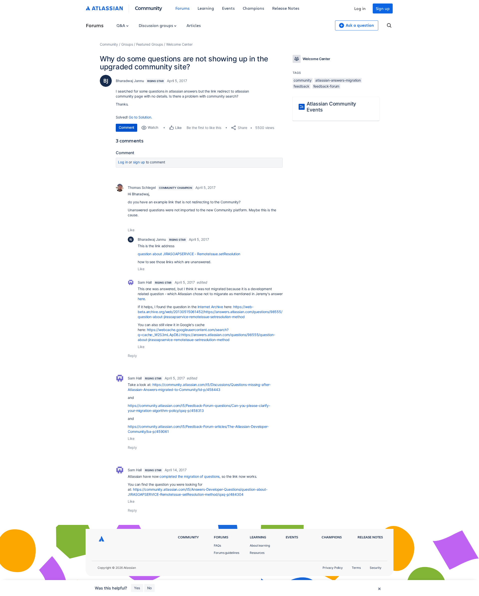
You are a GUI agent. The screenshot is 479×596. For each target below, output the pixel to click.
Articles (194, 25)
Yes (137, 588)
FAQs (217, 545)
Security (375, 568)
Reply (132, 356)
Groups (127, 44)
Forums (182, 8)
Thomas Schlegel (142, 187)
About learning (260, 545)
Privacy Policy (333, 568)
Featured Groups (149, 44)
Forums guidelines (226, 553)
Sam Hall (145, 282)
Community (148, 7)
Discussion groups (156, 25)
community (302, 80)
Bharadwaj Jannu (130, 81)
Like (131, 230)
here (141, 299)
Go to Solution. (140, 117)
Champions (253, 8)
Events (228, 8)
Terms (356, 568)
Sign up (383, 8)
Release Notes (285, 8)
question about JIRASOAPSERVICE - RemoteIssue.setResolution (189, 254)
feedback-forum (326, 86)
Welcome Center (179, 44)
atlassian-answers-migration (338, 80)
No (149, 588)
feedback (301, 86)
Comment (126, 127)
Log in (360, 8)
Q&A (121, 25)
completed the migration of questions (189, 476)
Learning (206, 8)
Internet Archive (210, 307)
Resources (257, 553)
